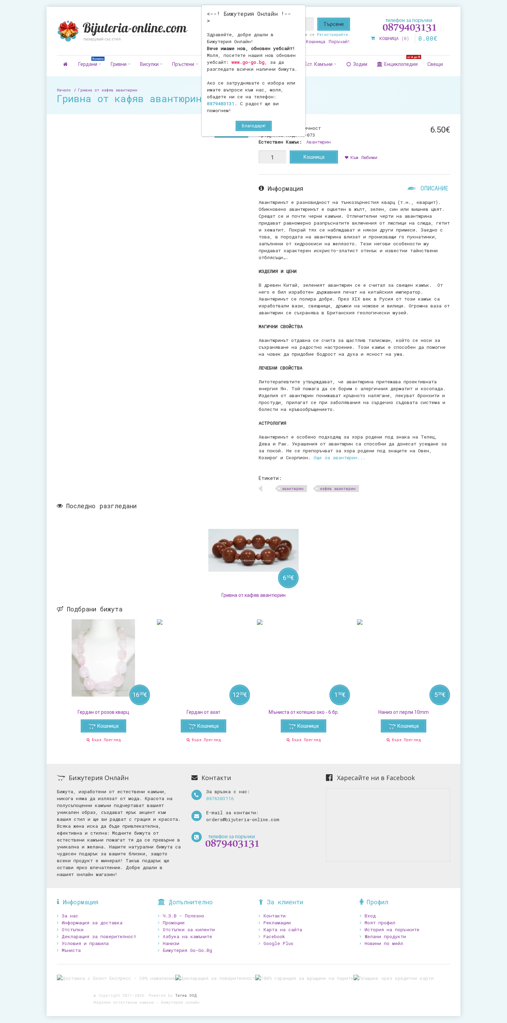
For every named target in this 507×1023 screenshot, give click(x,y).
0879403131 (221, 103)
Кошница (314, 157)
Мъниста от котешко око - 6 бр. (304, 712)
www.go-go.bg (248, 62)
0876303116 (220, 798)
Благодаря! (254, 125)
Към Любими (363, 157)
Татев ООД (186, 995)
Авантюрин (318, 142)
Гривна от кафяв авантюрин (107, 89)
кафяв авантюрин (338, 488)
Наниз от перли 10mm (403, 712)
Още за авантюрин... (340, 457)
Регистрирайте (332, 34)
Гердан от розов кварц (103, 712)
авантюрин (293, 488)
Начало (64, 89)
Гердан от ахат (203, 712)
